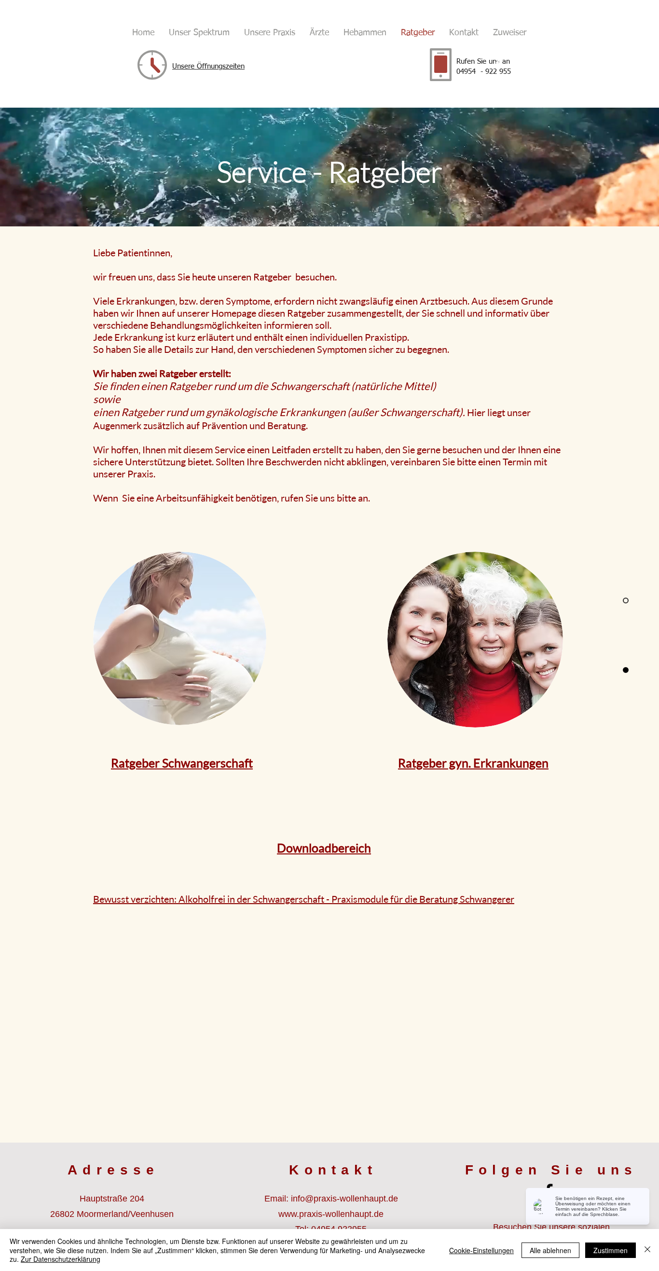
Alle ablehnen (550, 1250)
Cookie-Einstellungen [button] (481, 1250)
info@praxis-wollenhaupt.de (344, 1198)
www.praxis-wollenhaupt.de (331, 1214)
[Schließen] (647, 1250)
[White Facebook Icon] (498, 63)
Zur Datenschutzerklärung (60, 1259)
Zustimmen (610, 1250)
